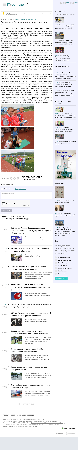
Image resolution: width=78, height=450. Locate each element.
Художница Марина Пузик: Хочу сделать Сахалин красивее (65, 143)
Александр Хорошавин (65, 268)
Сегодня (58, 14)
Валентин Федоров (64, 257)
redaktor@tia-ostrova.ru (34, 419)
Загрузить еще (28, 404)
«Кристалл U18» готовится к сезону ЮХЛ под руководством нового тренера (64, 26)
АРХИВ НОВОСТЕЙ (28, 415)
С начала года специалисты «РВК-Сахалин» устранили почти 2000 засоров (64, 42)
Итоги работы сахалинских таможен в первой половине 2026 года (30, 386)
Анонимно (7, 189)
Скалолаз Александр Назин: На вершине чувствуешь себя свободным (64, 129)
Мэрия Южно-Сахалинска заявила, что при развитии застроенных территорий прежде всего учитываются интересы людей (65, 231)
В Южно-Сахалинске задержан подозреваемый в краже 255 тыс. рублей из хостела (31, 314)
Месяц (72, 14)
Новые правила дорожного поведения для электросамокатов (29, 368)
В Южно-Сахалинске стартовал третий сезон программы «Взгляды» (30, 250)
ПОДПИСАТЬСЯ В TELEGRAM (32, 178)
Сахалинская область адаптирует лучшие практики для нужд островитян (28, 267)
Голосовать (61, 278)
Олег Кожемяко (62, 271)
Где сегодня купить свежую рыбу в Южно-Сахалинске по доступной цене (28, 350)
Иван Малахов (62, 265)
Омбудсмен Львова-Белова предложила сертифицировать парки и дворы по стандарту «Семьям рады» (31, 230)
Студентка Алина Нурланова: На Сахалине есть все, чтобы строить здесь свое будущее (65, 115)
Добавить (6, 210)
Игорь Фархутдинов (64, 262)
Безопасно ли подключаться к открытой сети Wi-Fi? (65, 215)
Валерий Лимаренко (64, 273)
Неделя (65, 14)
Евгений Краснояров (64, 260)
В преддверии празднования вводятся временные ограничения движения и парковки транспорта (30, 286)
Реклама (6, 415)
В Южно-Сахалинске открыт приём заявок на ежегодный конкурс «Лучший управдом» (31, 306)
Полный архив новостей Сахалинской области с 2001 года (47, 423)
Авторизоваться (20, 189)
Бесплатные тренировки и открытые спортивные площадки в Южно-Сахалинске (29, 332)
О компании (16, 415)
